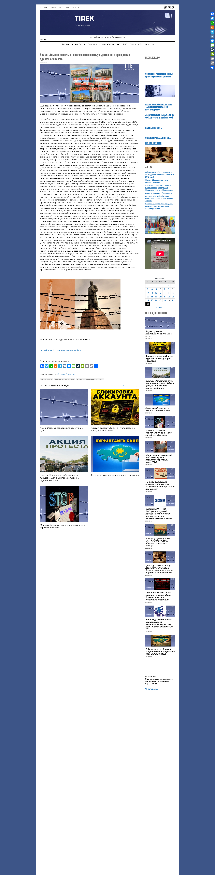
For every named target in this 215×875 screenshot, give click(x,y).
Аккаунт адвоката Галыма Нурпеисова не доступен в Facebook (113, 429)
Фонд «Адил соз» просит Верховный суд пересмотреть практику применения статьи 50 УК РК (159, 624)
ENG (125, 44)
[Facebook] (212, 14)
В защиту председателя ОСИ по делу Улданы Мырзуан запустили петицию (158, 542)
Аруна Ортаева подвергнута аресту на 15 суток (61, 429)
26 (156, 300)
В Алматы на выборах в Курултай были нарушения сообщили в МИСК (160, 651)
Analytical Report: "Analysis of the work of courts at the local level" (159, 116)
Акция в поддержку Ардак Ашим (158, 193)
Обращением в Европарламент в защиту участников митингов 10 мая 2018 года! (159, 174)
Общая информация (65, 374)
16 (173, 293)
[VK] (212, 36)
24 (148, 300)
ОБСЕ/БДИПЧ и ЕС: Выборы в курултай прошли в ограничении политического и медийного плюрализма (158, 514)
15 (169, 293)
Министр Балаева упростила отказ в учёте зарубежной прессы (62, 526)
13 (160, 293)
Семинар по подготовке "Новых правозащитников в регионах (159, 75)
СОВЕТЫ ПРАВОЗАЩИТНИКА (158, 137)
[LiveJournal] (212, 49)
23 (173, 297)
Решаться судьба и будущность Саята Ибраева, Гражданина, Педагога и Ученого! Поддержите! (159, 187)
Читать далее (151, 689)
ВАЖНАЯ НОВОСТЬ (153, 128)
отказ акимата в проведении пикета (89, 379)
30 (173, 300)
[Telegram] (212, 32)
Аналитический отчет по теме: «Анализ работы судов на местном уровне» (158, 106)
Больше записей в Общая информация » (124, 386)
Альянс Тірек (63, 7)
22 (169, 297)
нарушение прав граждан (64, 379)
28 (164, 300)
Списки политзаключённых (101, 44)
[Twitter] (212, 18)
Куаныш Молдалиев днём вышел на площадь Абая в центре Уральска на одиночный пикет (59, 478)
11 (152, 293)
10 (148, 293)
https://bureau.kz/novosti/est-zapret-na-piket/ (60, 350)
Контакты (75, 7)
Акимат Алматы (46, 379)
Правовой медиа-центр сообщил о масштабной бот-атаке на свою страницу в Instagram (158, 596)
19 (156, 297)
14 (165, 293)
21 (165, 297)
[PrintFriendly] (212, 54)
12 (156, 293)
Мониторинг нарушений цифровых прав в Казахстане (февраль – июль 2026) (158, 458)
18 (152, 297)
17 (148, 297)
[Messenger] (212, 41)
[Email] (212, 58)
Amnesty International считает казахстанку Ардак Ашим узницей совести (159, 198)
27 (160, 300)
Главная (52, 7)
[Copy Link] (212, 63)
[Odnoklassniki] (212, 27)
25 (152, 300)
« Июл (159, 307)
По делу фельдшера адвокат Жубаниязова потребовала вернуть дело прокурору (159, 485)
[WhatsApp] (212, 23)
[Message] (212, 45)
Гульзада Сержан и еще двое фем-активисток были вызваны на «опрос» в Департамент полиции (159, 569)
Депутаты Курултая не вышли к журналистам (115, 475)
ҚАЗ (118, 44)
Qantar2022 (135, 44)
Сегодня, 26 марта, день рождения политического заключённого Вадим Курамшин (159, 206)
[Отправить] (212, 67)
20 (160, 297)
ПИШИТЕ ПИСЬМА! (153, 143)
